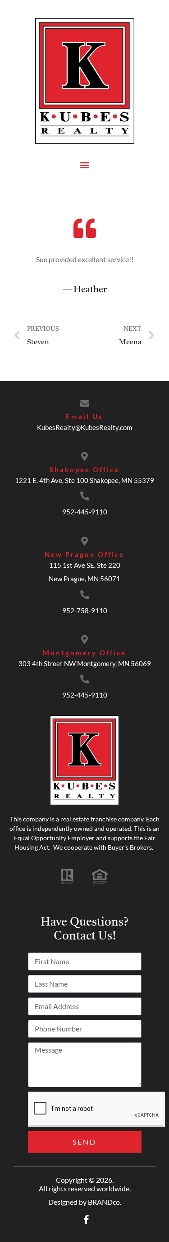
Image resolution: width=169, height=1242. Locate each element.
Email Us (84, 417)
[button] (84, 164)
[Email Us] (84, 403)
